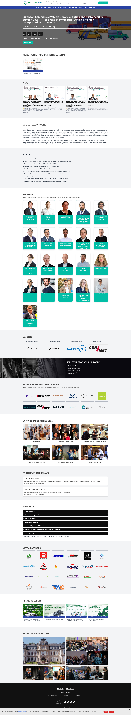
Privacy (57, 707)
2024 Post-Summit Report (75, 7)
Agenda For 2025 (62, 7)
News (54, 7)
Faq (86, 7)
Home (37, 7)
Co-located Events (46, 7)
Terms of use (72, 707)
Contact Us (92, 7)
